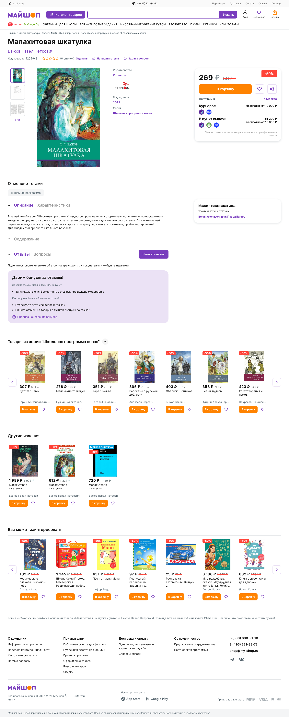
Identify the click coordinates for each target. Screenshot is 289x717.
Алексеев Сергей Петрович (140, 401)
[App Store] (131, 699)
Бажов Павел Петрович (30, 51)
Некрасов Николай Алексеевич (251, 401)
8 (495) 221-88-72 (147, 3)
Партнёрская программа (191, 649)
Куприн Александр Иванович (214, 401)
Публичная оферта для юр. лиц (84, 649)
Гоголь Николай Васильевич (103, 401)
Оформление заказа (77, 660)
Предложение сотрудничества (194, 644)
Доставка (235, 3)
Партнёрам (218, 3)
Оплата (250, 3)
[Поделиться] (272, 89)
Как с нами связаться (22, 655)
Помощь (276, 3)
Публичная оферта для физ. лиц (84, 644)
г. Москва (270, 98)
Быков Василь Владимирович (175, 401)
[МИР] (251, 699)
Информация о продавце (25, 644)
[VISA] (263, 699)
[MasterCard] (272, 699)
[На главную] (24, 14)
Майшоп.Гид (32, 24)
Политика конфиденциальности (29, 649)
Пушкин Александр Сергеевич (68, 401)
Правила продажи (75, 655)
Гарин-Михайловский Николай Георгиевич (34, 401)
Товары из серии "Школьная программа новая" (54, 341)
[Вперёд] (276, 382)
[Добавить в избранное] (259, 89)
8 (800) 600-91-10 (244, 638)
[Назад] (12, 382)
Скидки (263, 3)
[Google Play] (156, 699)
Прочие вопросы (19, 660)
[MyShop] (22, 689)
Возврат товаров (74, 666)
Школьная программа (26, 192)
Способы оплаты (130, 653)
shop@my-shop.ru (244, 651)
